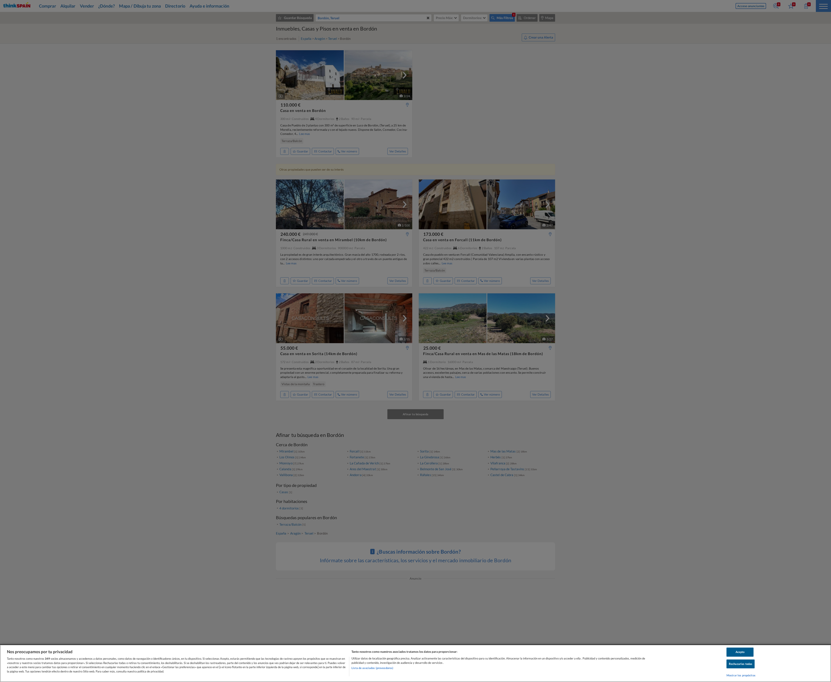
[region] (415, 663)
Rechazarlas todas (740, 664)
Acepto (740, 652)
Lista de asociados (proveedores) (372, 668)
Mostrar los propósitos (740, 675)
